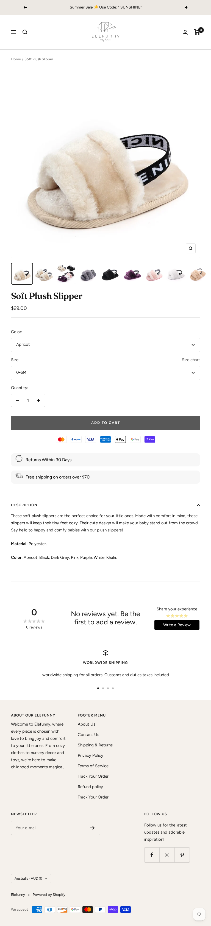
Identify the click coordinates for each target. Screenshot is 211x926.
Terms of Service (93, 765)
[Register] (92, 828)
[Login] (185, 32)
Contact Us (88, 734)
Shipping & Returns (95, 745)
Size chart (191, 359)
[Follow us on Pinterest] (182, 854)
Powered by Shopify (49, 895)
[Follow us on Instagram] (166, 854)
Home (16, 59)
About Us (86, 724)
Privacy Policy (90, 755)
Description (24, 505)
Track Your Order (93, 776)
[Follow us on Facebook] (151, 854)
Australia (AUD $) (28, 878)
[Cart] (197, 32)
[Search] (25, 32)
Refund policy (90, 786)
